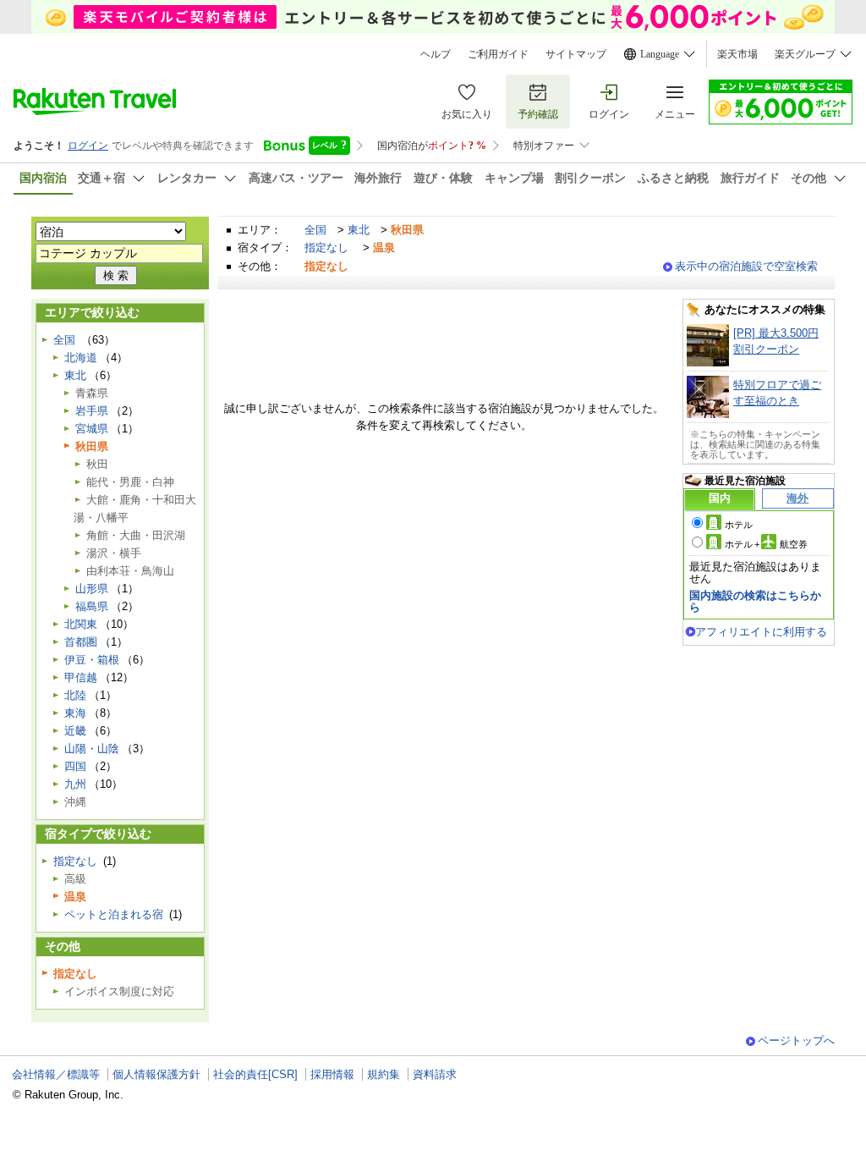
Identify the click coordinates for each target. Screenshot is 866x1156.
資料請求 (435, 1074)
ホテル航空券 (766, 544)
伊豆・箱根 (91, 659)
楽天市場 (737, 54)
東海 (75, 713)
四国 (75, 766)
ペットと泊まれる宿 (113, 914)
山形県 (91, 588)
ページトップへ (796, 1040)
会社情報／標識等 (56, 1074)
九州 (75, 784)
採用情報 (332, 1074)
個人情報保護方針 (156, 1074)
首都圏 (80, 642)
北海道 (80, 357)
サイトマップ (575, 54)
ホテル (739, 525)
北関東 (80, 624)
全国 (315, 229)
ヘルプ (435, 54)
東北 (359, 229)
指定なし (326, 247)
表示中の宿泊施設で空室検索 (746, 266)
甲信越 (80, 677)
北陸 (75, 695)
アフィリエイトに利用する (761, 631)
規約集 (383, 1074)
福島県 (91, 606)
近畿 (75, 730)
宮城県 (91, 428)
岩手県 (91, 411)
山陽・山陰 (91, 748)
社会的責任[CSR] (255, 1074)
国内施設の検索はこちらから (755, 601)
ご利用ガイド (498, 54)
